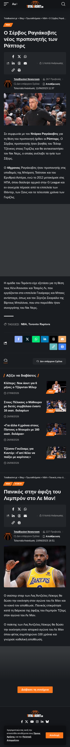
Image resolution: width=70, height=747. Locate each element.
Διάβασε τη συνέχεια (35, 689)
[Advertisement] (35, 240)
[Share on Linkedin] (13, 63)
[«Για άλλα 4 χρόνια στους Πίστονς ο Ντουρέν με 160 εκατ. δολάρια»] (56, 429)
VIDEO (18, 484)
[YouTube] (32, 721)
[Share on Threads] (19, 63)
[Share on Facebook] (13, 56)
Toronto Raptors (39, 324)
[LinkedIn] (42, 721)
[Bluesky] (47, 721)
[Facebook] (22, 721)
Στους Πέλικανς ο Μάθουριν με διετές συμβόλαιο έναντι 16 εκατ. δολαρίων (23, 406)
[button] (54, 735)
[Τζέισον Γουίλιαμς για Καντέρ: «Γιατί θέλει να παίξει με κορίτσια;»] (56, 452)
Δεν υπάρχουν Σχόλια (28, 84)
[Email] (25, 63)
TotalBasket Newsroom (27, 79)
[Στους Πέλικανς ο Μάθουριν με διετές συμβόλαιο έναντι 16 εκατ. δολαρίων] (56, 406)
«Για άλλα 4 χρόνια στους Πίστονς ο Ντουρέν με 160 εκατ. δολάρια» (21, 429)
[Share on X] (19, 56)
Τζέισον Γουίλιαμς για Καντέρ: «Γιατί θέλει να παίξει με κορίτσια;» (19, 453)
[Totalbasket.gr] (35, 4)
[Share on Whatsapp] (25, 56)
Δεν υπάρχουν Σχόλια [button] (51, 361)
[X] (26, 721)
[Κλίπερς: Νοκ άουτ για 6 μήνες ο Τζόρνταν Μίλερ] (56, 387)
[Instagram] (37, 721)
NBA (8, 25)
